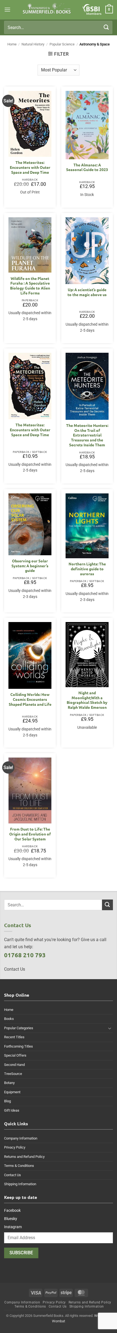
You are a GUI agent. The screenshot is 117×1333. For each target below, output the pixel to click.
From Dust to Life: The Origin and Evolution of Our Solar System (30, 834)
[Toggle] (109, 1028)
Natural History (32, 44)
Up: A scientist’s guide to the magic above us (87, 292)
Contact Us (12, 1175)
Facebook (12, 1210)
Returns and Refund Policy (24, 1157)
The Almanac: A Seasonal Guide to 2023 (87, 167)
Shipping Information (20, 1184)
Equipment (12, 1092)
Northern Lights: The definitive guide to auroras (87, 569)
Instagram (13, 1227)
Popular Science (62, 44)
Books (9, 1019)
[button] (7, 9)
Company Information (20, 1138)
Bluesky (10, 1218)
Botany (9, 1083)
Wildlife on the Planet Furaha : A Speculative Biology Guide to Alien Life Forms (30, 285)
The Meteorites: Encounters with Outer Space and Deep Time (30, 167)
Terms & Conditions (19, 1166)
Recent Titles (14, 1037)
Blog (7, 1101)
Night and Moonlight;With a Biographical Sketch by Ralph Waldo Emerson (87, 700)
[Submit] (106, 27)
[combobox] (58, 27)
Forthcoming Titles (18, 1046)
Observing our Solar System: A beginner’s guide (29, 566)
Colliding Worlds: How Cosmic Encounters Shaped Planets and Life (30, 699)
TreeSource (13, 1074)
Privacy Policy (14, 1147)
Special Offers (15, 1055)
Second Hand (14, 1065)
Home (12, 44)
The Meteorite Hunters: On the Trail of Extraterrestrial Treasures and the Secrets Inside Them (87, 435)
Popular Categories (18, 1028)
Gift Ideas (11, 1110)
